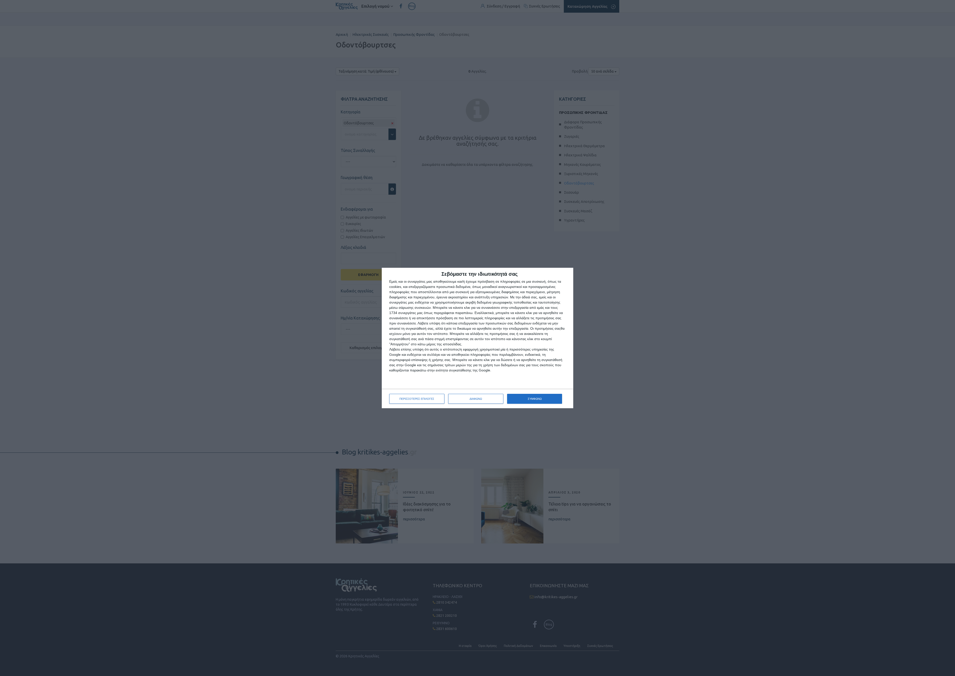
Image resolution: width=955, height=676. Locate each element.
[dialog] (477, 338)
